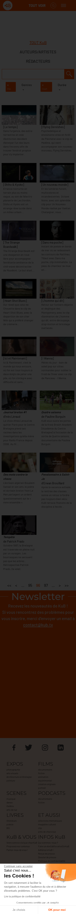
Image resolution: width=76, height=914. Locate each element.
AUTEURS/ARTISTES (38, 51)
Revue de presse (46, 853)
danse (9, 802)
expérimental (45, 780)
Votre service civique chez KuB (21, 842)
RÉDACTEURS (38, 61)
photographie (13, 769)
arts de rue (11, 809)
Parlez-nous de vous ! (17, 849)
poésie (9, 824)
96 (38, 585)
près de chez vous (47, 831)
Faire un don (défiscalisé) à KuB (53, 846)
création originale (47, 784)
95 (30, 585)
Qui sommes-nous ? (48, 842)
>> (67, 585)
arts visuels (12, 773)
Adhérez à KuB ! (46, 849)
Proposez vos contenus (18, 846)
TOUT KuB (38, 42)
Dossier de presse (47, 857)
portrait (42, 787)
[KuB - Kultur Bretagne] (19, 6)
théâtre (10, 806)
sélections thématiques (50, 820)
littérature (11, 820)
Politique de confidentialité (51, 860)
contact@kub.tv (38, 624)
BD (8, 828)
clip (40, 828)
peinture (10, 780)
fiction (41, 773)
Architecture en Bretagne (19, 776)
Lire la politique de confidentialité (22, 896)
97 (46, 585)
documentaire (45, 769)
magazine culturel (47, 824)
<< (9, 585)
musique (10, 798)
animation (43, 776)
